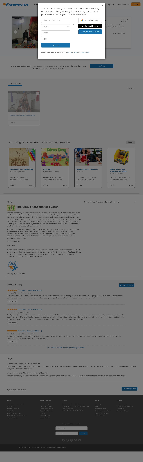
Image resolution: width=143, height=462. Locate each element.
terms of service (73, 52)
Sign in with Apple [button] (91, 26)
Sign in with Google (91, 20)
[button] (67, 27)
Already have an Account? (90, 32)
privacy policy (85, 52)
